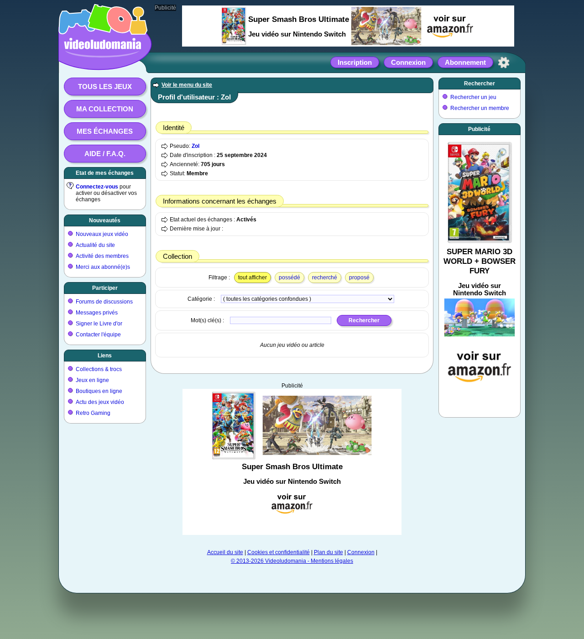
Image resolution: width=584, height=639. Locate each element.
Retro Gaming (93, 413)
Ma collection (104, 109)
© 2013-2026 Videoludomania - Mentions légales (292, 561)
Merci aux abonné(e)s (103, 267)
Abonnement (465, 62)
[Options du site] (504, 62)
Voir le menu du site (187, 85)
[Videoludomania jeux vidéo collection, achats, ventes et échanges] (102, 61)
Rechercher (479, 83)
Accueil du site (225, 552)
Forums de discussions (104, 302)
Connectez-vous (97, 186)
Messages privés (97, 312)
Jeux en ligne (92, 380)
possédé (289, 277)
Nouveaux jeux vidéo (102, 234)
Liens (105, 355)
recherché (324, 277)
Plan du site (328, 552)
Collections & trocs (99, 369)
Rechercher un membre (479, 108)
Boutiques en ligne (99, 391)
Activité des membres (102, 256)
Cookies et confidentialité (278, 552)
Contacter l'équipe (98, 334)
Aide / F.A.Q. (104, 153)
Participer (105, 288)
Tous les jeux (105, 86)
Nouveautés (104, 220)
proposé (359, 277)
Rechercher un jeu (473, 97)
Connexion (408, 62)
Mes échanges (105, 131)
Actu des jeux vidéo (100, 402)
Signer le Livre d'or (99, 323)
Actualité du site (95, 245)
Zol (195, 146)
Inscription (355, 62)
